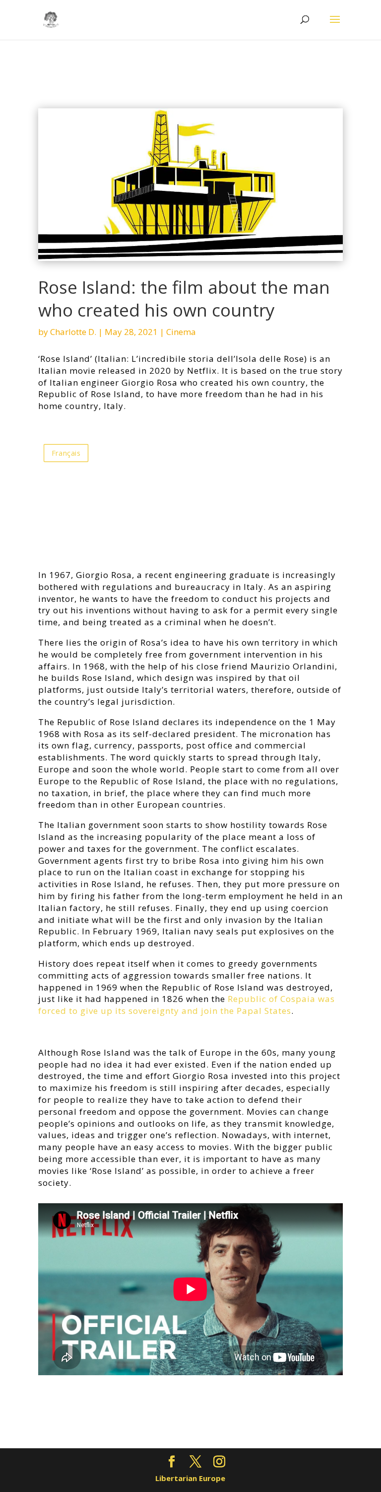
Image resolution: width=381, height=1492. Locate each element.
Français (66, 453)
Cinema (181, 331)
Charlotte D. (73, 331)
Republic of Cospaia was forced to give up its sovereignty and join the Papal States (186, 1004)
